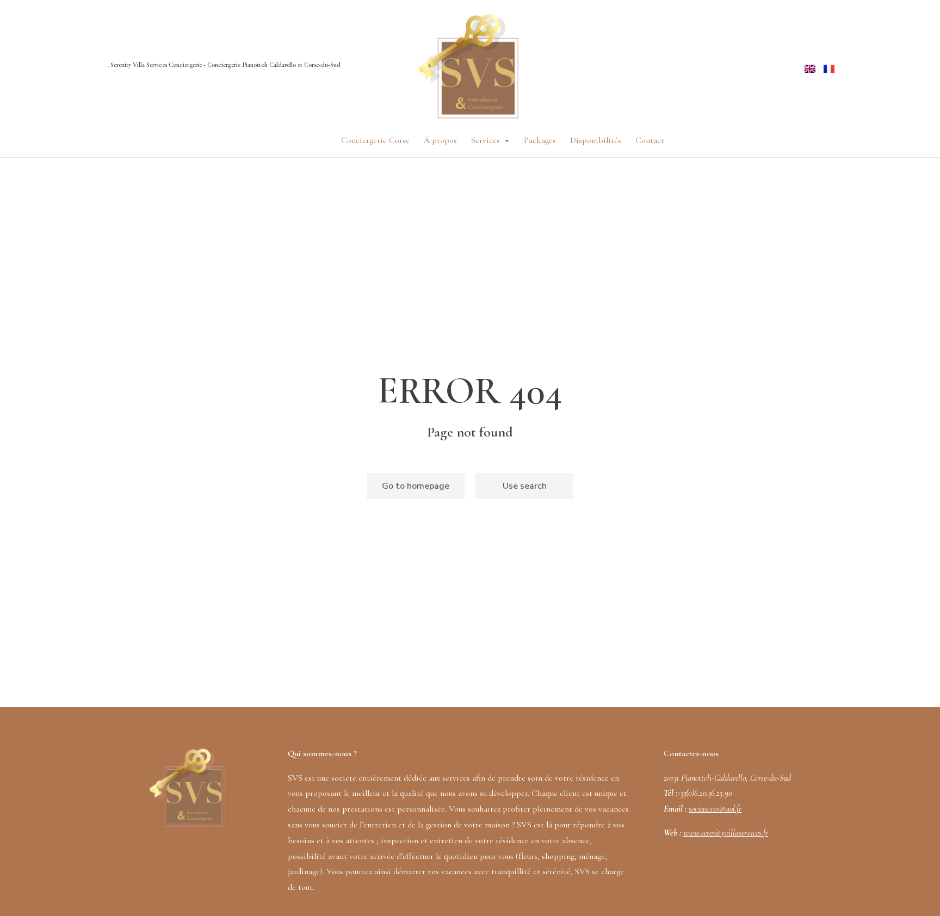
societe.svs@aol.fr (715, 808)
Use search (525, 486)
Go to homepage (415, 486)
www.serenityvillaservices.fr (725, 832)
